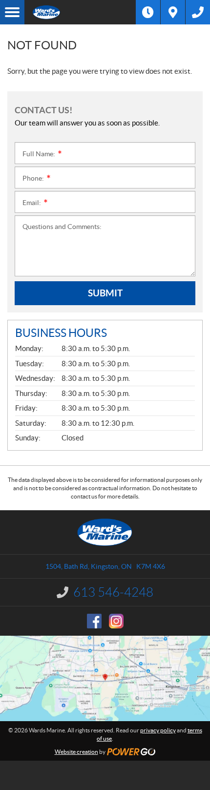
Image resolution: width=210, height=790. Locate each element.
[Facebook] (94, 621)
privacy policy (158, 730)
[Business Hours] (148, 12)
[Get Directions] (173, 12)
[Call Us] (198, 12)
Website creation (76, 751)
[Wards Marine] (80, 12)
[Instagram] (116, 621)
